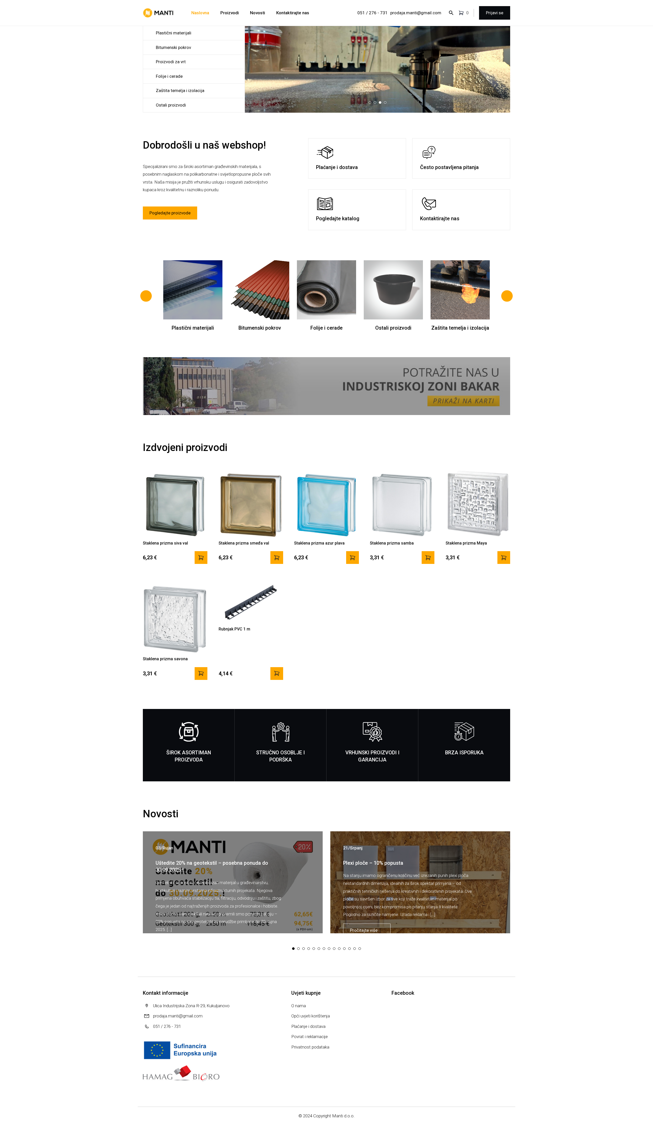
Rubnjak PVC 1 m (234, 629)
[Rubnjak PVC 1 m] (276, 673)
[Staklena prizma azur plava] (352, 557)
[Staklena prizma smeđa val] (276, 557)
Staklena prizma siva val (165, 543)
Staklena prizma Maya (466, 543)
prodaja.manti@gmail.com (415, 12)
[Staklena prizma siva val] (201, 557)
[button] (358, 102)
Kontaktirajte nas (292, 12)
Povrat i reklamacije (309, 1036)
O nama (298, 1005)
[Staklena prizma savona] (201, 673)
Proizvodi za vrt (171, 61)
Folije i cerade (169, 76)
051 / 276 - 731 (372, 12)
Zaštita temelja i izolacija (180, 90)
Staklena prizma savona (165, 658)
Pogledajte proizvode (170, 212)
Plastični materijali (173, 32)
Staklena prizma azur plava (319, 543)
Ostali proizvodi (171, 105)
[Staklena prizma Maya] (503, 557)
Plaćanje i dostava (308, 1026)
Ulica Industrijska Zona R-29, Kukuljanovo (191, 1005)
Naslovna (200, 12)
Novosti (257, 12)
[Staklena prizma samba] (428, 557)
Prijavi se (494, 12)
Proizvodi (229, 12)
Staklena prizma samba (392, 543)
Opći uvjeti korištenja (310, 1015)
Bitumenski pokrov (173, 47)
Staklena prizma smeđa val (244, 543)
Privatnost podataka (310, 1047)
